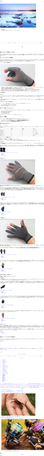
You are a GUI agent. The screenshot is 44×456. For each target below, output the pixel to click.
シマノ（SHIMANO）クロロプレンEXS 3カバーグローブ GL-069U (8, 254)
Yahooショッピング (3, 199)
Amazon (2, 153)
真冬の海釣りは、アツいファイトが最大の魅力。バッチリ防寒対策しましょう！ (10, 348)
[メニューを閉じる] (0, 0)
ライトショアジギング (7, 387)
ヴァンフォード (27, 387)
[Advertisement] (22, 36)
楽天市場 (2, 154)
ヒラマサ (18, 386)
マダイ (40, 386)
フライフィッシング (25, 386)
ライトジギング (16, 387)
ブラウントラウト (33, 386)
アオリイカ (7, 383)
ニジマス (9, 386)
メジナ (43, 386)
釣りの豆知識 (37, 17)
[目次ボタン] (0, 452)
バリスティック (15, 386)
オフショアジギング (34, 383)
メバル (1, 387)
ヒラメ (21, 386)
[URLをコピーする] (40, 42)
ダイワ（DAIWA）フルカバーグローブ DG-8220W (6, 268)
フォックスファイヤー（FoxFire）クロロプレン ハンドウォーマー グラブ (9, 152)
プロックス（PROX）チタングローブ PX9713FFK (6, 290)
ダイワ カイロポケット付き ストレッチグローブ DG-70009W (7, 318)
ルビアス (21, 387)
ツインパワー (5, 386)
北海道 (34, 387)
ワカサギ (23, 387)
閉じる (1, 453)
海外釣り (37, 387)
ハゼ (12, 386)
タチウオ (2, 386)
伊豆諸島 (31, 387)
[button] (4, 42)
